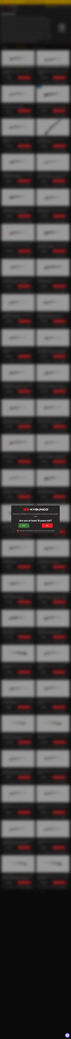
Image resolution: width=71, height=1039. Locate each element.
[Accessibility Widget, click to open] (67, 1035)
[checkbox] (35, 530)
